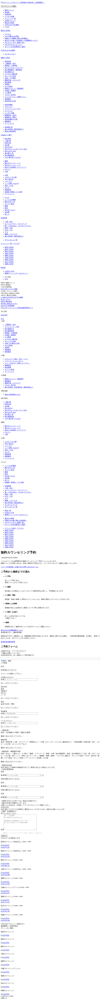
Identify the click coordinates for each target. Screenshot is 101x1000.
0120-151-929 (5, 884)
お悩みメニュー (10, 20)
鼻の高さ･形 (9, 153)
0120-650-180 (5, 920)
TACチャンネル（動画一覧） (15, 42)
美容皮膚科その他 (11, 119)
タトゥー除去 (9, 204)
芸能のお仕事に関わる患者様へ (16, 520)
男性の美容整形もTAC (13, 394)
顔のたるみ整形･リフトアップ (15, 167)
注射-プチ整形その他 (12, 343)
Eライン (7, 169)
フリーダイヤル (48, 563)
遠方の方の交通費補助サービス (12, 630)
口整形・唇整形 (10, 90)
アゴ (6, 232)
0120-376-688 (5, 875)
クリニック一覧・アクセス (10, 243)
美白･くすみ (9, 185)
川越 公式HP (9, 258)
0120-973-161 (5, 847)
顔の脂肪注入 (9, 72)
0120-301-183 (5, 911)
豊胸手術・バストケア (13, 80)
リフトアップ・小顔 (12, 327)
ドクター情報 (9, 16)
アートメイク (9, 123)
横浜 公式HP (9, 251)
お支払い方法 (9, 271)
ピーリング (9, 111)
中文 (2, 319)
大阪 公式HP (9, 253)
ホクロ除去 (9, 86)
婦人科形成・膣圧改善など (14, 129)
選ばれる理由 (9, 23)
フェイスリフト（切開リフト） (16, 97)
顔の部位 (8, 138)
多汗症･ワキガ (10, 210)
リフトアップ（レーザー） (14, 361)
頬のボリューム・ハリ (13, 165)
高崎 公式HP (9, 260)
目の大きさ (9, 147)
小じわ (7, 188)
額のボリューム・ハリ (13, 163)
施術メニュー (9, 10)
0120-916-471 (5, 893)
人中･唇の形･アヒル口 (13, 157)
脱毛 (6, 208)
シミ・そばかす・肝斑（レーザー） (17, 363)
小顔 (6, 171)
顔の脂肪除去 (9, 155)
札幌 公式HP (9, 264)
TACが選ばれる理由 (12, 36)
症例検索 (8, 486)
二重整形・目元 (10, 63)
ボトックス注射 (10, 76)
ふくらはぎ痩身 (10, 200)
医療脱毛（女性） (11, 115)
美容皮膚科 (9, 105)
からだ (7, 197)
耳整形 (7, 84)
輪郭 (6, 161)
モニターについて (11, 505)
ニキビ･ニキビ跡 (11, 177)
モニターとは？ (10, 54)
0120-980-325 (5, 865)
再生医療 (8, 82)
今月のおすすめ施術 (12, 25)
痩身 (6, 206)
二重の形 (8, 141)
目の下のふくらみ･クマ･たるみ (16, 149)
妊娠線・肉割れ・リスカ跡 (14, 482)
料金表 (7, 12)
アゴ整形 (8, 93)
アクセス (8, 34)
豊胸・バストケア (11, 234)
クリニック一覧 (10, 18)
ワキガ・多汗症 (10, 95)
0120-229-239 (5, 856)
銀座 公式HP (9, 249)
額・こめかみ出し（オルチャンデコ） (18, 226)
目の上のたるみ (10, 151)
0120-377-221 (5, 902)
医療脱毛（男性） (11, 117)
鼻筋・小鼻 (9, 228)
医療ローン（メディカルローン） (16, 273)
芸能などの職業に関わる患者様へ (16, 38)
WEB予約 (4, 315)
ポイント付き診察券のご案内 (15, 47)
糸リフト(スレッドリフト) (14, 67)
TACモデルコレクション (13, 44)
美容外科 (8, 61)
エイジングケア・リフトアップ (16, 224)
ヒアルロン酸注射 (11, 74)
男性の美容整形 (10, 131)
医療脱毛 (8, 365)
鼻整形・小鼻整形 (11, 65)
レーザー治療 (9, 113)
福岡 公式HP (9, 255)
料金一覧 (8, 510)
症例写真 (8, 14)
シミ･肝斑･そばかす (12, 183)
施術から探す (5, 58)
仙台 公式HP (9, 262)
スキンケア (9, 107)
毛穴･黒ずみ (9, 179)
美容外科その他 (10, 101)
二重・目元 (9, 221)
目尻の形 (8, 143)
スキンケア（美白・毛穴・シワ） (16, 359)
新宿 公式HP (9, 247)
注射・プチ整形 (10, 78)
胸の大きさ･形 (10, 202)
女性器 (7, 212)
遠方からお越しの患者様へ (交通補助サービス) (21, 40)
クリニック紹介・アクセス (14, 528)
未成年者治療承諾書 (8, 642)
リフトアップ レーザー (13, 109)
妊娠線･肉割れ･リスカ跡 (13, 192)
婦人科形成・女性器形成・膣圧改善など (19, 387)
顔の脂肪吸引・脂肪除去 (13, 70)
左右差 (7, 145)
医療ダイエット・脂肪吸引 (14, 88)
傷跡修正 (8, 121)
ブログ (7, 27)
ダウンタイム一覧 (11, 240)
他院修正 (8, 99)
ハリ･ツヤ (8, 181)
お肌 (6, 175)
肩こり (7, 214)
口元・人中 (9, 230)
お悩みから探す (6, 135)
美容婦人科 (9, 127)
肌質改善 (8, 190)
